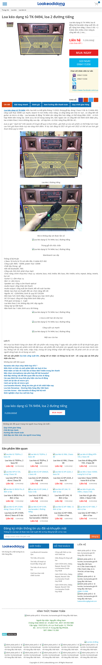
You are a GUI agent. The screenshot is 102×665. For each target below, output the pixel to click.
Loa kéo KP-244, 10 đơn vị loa (63, 496)
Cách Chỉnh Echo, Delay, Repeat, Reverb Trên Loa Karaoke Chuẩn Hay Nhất (64, 567)
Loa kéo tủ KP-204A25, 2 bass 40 (38, 479)
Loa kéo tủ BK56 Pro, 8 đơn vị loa (14, 496)
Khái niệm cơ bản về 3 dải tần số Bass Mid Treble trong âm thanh (32, 370)
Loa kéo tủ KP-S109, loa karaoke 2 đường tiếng (38, 517)
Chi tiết (7, 104)
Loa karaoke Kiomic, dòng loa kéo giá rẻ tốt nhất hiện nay (29, 385)
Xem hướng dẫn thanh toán (56, 104)
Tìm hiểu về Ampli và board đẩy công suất (38, 562)
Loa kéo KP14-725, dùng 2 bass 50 (14, 479)
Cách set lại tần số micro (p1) (16, 380)
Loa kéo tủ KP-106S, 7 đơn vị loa (88, 514)
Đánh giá (36, 104)
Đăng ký (95, 536)
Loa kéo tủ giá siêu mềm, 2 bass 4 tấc (87, 496)
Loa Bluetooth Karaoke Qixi (39, 553)
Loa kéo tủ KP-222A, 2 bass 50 (63, 479)
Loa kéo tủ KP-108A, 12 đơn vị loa (63, 514)
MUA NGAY (83, 53)
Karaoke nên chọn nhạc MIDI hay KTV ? (20, 365)
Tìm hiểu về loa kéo (37, 558)
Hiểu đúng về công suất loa (63, 559)
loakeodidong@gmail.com (87, 601)
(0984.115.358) (82, 591)
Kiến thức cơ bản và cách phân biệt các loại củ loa (25, 368)
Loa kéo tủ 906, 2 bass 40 (63, 461)
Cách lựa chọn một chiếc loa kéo (37, 574)
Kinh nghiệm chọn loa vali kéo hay (18, 393)
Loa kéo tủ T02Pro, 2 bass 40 (38, 461)
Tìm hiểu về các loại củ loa (38, 568)
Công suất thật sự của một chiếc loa (63, 553)
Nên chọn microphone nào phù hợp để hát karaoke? (26, 373)
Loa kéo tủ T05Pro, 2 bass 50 (14, 461)
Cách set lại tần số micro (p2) (16, 383)
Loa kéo (14, 10)
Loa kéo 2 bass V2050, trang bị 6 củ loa (88, 479)
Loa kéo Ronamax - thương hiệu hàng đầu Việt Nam (26, 388)
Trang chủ (5, 10)
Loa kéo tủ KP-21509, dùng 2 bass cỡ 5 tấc (14, 514)
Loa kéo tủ (22, 10)
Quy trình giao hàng (80, 104)
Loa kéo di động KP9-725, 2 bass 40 (87, 461)
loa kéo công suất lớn (29, 356)
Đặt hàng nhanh (21, 104)
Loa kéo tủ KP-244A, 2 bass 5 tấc (39, 496)
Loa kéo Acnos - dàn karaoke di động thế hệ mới (25, 390)
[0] (96, 4)
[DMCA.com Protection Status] (9, 634)
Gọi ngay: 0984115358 (84, 62)
